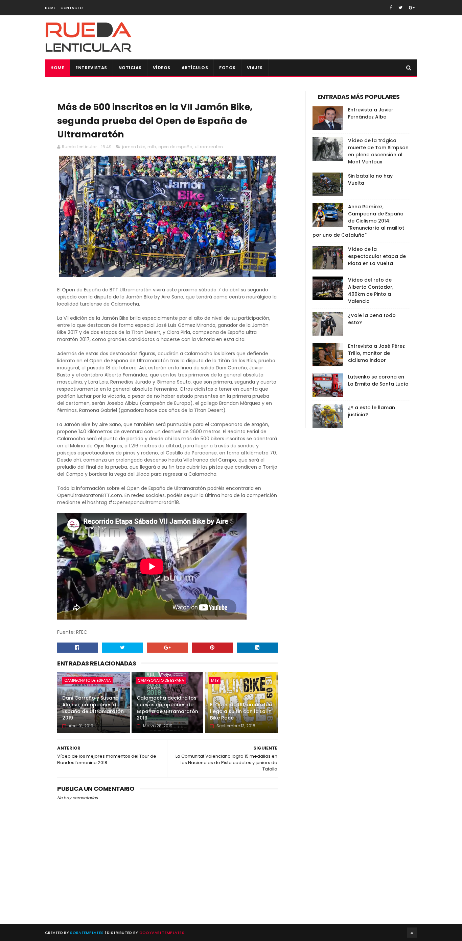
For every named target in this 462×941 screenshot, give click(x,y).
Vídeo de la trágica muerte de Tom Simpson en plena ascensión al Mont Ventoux (378, 151)
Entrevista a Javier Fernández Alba (370, 113)
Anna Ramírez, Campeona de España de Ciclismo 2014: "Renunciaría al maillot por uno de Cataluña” (358, 220)
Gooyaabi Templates (161, 932)
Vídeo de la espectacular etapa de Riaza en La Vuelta (377, 256)
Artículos (195, 68)
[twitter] (400, 7)
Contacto (72, 7)
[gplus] (412, 7)
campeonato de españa (87, 680)
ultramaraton (209, 147)
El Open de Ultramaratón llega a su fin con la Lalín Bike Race (241, 711)
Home (50, 7)
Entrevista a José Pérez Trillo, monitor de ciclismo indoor (376, 353)
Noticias (130, 68)
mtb (151, 147)
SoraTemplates (86, 932)
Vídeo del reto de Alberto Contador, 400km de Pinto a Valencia (370, 291)
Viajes (255, 68)
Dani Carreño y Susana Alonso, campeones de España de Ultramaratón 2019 (93, 708)
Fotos (227, 68)
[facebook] (390, 7)
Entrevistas (91, 68)
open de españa (175, 147)
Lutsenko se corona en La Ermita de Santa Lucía (378, 380)
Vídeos (161, 68)
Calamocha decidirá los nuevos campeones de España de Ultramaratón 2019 (167, 708)
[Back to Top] (412, 932)
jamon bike (133, 147)
